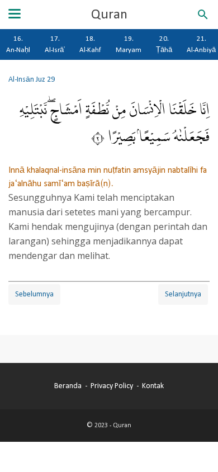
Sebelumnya (34, 294)
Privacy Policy (112, 386)
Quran (109, 14)
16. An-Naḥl (18, 44)
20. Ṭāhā (164, 44)
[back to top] (195, 446)
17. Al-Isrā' (55, 44)
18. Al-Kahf (90, 44)
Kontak (153, 386)
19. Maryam (128, 44)
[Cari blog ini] (203, 14)
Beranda (68, 386)
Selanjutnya (183, 294)
